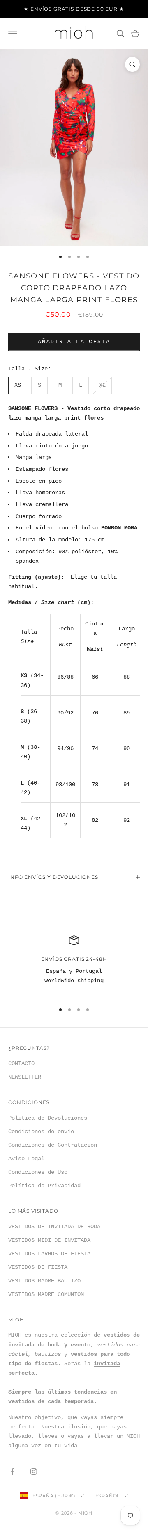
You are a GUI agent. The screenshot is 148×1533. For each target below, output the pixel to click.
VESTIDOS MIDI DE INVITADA (49, 1240)
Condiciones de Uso (37, 1172)
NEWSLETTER (24, 1077)
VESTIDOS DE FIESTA (37, 1267)
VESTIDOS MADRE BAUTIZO (44, 1281)
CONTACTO (21, 1063)
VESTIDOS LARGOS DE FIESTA (49, 1253)
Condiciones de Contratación (52, 1145)
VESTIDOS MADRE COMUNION (46, 1294)
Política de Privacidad (44, 1185)
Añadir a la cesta (74, 342)
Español (107, 1496)
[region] (74, 965)
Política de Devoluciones (47, 1118)
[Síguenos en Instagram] (34, 1471)
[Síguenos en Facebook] (12, 1471)
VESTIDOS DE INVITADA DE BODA (54, 1226)
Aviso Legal (26, 1158)
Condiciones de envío (41, 1131)
